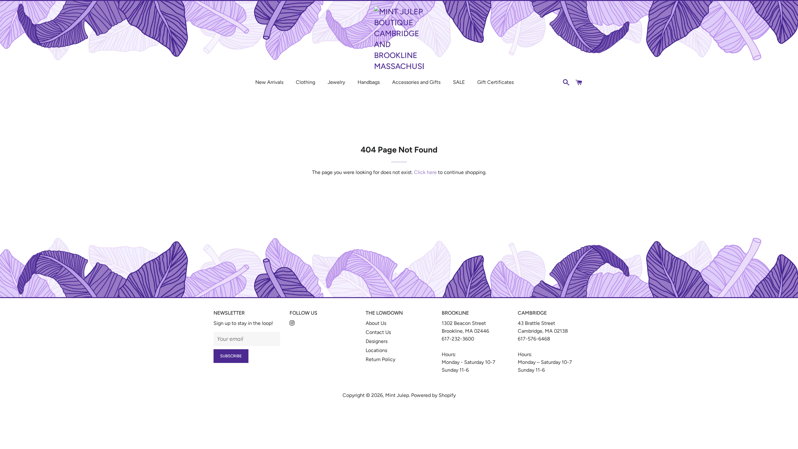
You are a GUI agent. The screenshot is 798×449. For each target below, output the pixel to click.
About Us (376, 323)
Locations (376, 350)
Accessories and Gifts (416, 82)
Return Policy (380, 359)
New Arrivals (269, 82)
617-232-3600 (458, 339)
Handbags (369, 82)
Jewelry (336, 82)
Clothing (305, 82)
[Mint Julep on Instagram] (293, 323)
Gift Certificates (495, 82)
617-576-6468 (534, 339)
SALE (459, 82)
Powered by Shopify (433, 395)
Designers (376, 341)
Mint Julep (397, 395)
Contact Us (378, 332)
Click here (425, 172)
